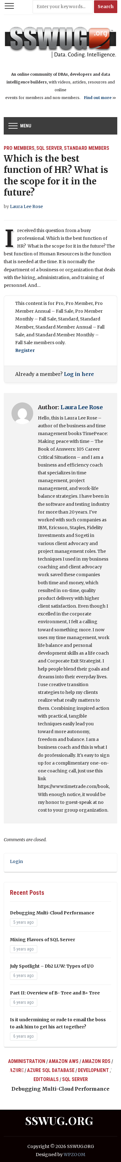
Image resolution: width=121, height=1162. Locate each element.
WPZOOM (74, 1154)
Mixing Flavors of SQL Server (42, 939)
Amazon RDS (96, 1061)
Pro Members (19, 148)
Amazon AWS (63, 1061)
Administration (26, 1061)
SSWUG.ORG (59, 1120)
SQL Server (49, 148)
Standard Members (86, 148)
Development (93, 1070)
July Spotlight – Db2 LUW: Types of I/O (52, 966)
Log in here (79, 374)
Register (25, 350)
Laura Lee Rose (26, 206)
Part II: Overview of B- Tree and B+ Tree (55, 993)
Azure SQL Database (50, 1070)
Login (16, 861)
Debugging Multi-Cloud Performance (52, 913)
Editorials (46, 1079)
